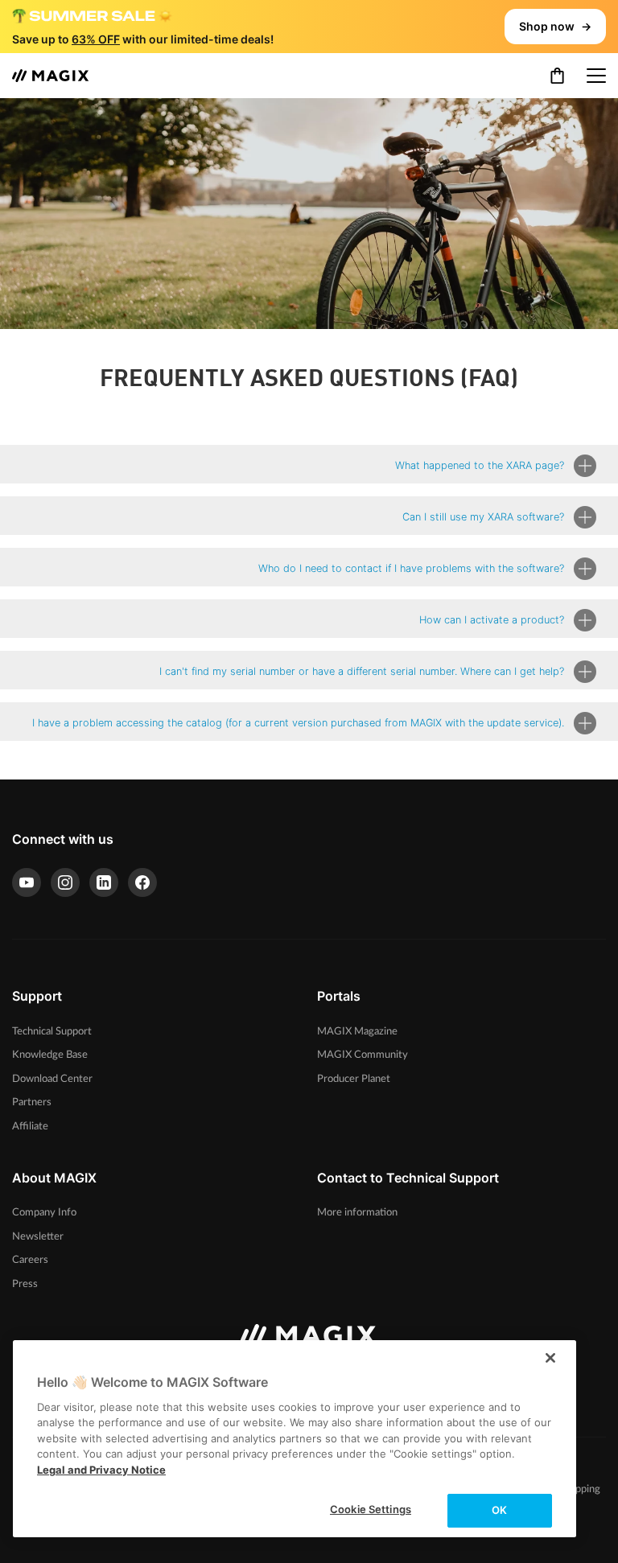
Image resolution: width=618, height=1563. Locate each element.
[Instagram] (65, 882)
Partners (32, 1102)
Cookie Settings (370, 1509)
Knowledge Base (50, 1054)
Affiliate (30, 1126)
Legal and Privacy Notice (101, 1469)
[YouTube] (26, 882)
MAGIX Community (362, 1054)
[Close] (550, 1358)
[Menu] (596, 75)
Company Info (44, 1212)
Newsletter (38, 1236)
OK (499, 1509)
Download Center (52, 1079)
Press (25, 1284)
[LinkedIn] (103, 882)
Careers (30, 1260)
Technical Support (52, 1031)
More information (357, 1212)
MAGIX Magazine (357, 1031)
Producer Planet (353, 1079)
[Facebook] (142, 882)
